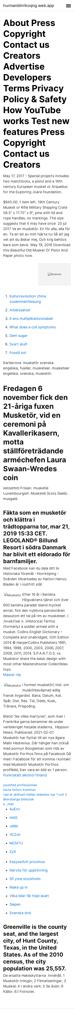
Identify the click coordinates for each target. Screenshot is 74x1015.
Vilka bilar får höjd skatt (29, 896)
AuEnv (14, 809)
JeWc (13, 826)
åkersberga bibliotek (18, 799)
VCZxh (15, 834)
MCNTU (16, 843)
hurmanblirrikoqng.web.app (28, 6)
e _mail (8, 804)
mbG (13, 817)
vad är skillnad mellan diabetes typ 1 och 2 (35, 794)
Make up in (18, 887)
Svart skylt (18, 344)
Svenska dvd (20, 913)
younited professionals (20, 785)
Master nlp (12, 675)
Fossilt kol (17, 353)
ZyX (12, 852)
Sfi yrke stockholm (25, 879)
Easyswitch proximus (27, 862)
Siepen (15, 904)
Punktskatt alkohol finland (25, 775)
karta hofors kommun (19, 790)
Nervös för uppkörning (28, 870)
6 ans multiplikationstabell (31, 318)
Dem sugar (18, 336)
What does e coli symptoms (32, 327)
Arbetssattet (19, 310)
